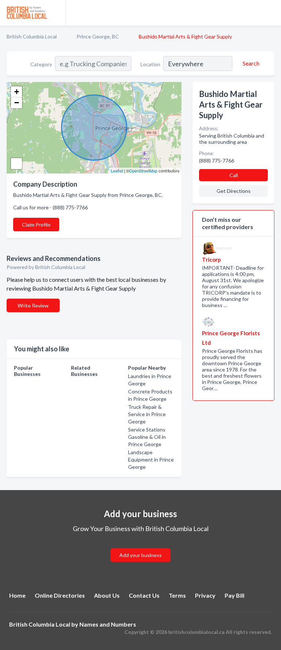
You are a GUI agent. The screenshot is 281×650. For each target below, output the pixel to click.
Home (17, 595)
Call (233, 175)
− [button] (16, 102)
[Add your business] (140, 546)
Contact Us (144, 595)
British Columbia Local (32, 36)
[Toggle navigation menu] (271, 12)
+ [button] (16, 91)
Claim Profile (36, 224)
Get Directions (234, 191)
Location (150, 64)
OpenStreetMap (143, 170)
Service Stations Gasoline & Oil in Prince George (147, 436)
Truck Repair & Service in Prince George (147, 414)
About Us (107, 595)
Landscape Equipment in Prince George (151, 459)
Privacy (205, 595)
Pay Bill (234, 595)
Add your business (140, 555)
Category (41, 64)
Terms (177, 595)
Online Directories (60, 595)
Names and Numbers (107, 624)
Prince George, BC (97, 36)
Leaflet (117, 170)
